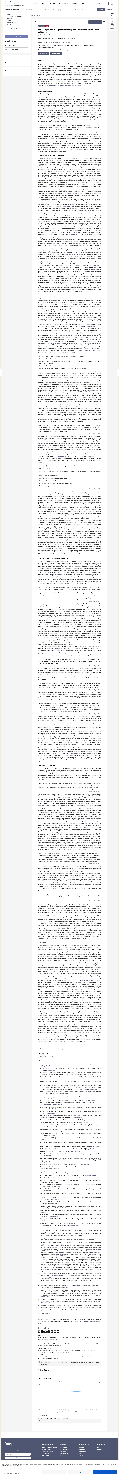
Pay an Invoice (46, 1449)
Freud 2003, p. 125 (64, 335)
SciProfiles (82, 1456)
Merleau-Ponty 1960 (57, 1275)
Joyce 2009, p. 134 (52, 118)
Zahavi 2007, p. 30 (43, 805)
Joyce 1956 (79, 1285)
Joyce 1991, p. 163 (94, 601)
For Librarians (64, 1453)
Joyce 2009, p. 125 (53, 343)
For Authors (63, 1447)
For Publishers (64, 1456)
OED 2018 (46, 816)
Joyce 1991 (65, 1287)
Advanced (109, 9)
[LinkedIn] (45, 1332)
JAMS (80, 1460)
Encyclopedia (82, 1458)
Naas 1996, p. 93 (43, 445)
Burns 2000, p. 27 (43, 177)
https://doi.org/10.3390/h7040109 (62, 42)
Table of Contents (10, 71)
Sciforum (81, 1447)
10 (95, 921)
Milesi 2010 (47, 518)
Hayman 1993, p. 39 (47, 738)
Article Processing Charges (49, 1447)
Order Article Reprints (95, 22)
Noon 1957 (60, 1255)
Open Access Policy (47, 1451)
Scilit (59, 1104)
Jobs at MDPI (45, 1456)
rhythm (74, 85)
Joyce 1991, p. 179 (94, 488)
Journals (34, 3)
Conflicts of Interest (11, 22)
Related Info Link (10, 45)
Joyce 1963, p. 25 (67, 206)
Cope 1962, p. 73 (58, 243)
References (9, 24)
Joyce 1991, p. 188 (94, 900)
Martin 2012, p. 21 (64, 798)
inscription (68, 85)
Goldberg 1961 (64, 1254)
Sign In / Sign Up (101, 3)
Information (51, 3)
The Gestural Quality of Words (14, 16)
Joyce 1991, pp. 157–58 (67, 278)
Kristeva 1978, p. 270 (50, 642)
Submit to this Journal (16, 28)
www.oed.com (97, 1180)
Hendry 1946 (85, 1257)
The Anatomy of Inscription (68, 50)
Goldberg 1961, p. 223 (69, 254)
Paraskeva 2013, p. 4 (77, 105)
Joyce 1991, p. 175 (94, 371)
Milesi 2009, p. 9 (72, 234)
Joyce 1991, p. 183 (94, 666)
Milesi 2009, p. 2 (45, 1303)
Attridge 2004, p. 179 (51, 1269)
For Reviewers (64, 1449)
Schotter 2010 (80, 513)
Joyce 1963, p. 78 (49, 1034)
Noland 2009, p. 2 (60, 574)
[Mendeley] (58, 1332)
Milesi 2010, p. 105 (43, 251)
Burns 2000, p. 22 (76, 753)
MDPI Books (82, 1449)
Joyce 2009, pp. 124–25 (86, 339)
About (83, 3)
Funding (9, 20)
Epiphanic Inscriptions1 (12, 3)
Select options (10, 1454)
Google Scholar (46, 1066)
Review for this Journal (16, 32)
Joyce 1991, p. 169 (94, 433)
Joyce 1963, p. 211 (94, 132)
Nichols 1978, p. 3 (84, 392)
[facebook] (48, 1332)
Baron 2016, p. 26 (89, 210)
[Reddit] (55, 1332)
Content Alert (110, 1435)
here (46, 1364)
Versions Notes (56, 53)
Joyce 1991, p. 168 (94, 791)
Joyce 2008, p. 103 (46, 204)
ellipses (78, 85)
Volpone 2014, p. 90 (54, 528)
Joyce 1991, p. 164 (90, 350)
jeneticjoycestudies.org (94, 1202)
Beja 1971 (93, 1254)
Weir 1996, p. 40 (42, 845)
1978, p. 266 (52, 1283)
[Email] (39, 1332)
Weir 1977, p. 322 (72, 989)
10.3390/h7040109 (35, 15)
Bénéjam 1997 (95, 269)
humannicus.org (96, 1166)
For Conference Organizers (67, 1460)
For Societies (63, 1458)
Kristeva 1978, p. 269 (66, 639)
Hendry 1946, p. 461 (54, 1261)
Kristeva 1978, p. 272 (64, 456)
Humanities (8, 1435)
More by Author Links (11, 50)
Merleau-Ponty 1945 (89, 1275)
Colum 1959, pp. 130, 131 (90, 975)
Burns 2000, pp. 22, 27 (74, 193)
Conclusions (10, 18)
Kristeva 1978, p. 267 (94, 219)
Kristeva (45, 1283)
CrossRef (54, 1104)
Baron (45, 1313)
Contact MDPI (45, 1453)
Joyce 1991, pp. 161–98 (69, 308)
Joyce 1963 (69, 962)
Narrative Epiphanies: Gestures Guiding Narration (17, 13)
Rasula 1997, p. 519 (86, 980)
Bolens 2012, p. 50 (65, 956)
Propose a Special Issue (16, 37)
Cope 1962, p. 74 (43, 949)
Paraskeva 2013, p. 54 (94, 326)
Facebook (100, 1449)
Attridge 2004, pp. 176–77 (57, 1247)
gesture (62, 85)
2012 (48, 1313)
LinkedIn (99, 1447)
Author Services (63, 3)
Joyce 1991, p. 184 (94, 714)
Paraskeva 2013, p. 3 (66, 101)
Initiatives (74, 3)
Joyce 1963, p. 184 (64, 744)
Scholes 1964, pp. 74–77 (89, 1266)
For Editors (63, 1451)
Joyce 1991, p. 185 (94, 863)
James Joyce (48, 85)
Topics (43, 3)
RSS (103, 1435)
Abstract (9, 2)
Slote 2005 (92, 134)
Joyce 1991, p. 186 (94, 690)
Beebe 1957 (97, 1252)
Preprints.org (82, 1451)
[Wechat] (52, 1332)
